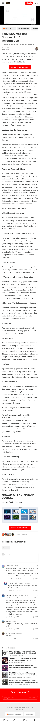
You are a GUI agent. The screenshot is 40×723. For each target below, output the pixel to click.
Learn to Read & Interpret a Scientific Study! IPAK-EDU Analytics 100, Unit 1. (22, 652)
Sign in (36, 3)
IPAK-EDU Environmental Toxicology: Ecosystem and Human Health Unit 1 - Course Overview (22, 674)
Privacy (28, 707)
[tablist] (10, 548)
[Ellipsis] (37, 565)
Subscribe (29, 3)
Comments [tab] (6, 548)
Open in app (9, 29)
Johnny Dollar (10, 633)
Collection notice (20, 709)
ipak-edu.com (15, 502)
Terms (34, 707)
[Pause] (2, 23)
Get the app (29, 714)
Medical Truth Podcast (15, 583)
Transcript (25, 29)
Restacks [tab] (14, 548)
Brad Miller (5, 48)
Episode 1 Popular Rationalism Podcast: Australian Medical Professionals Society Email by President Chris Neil (23, 681)
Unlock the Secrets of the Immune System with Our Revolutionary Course (23, 666)
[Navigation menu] (3, 3)
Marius (8, 566)
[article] (20, 653)
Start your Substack (15, 714)
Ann (7, 621)
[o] (4, 653)
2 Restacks (24, 534)
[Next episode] (6, 23)
